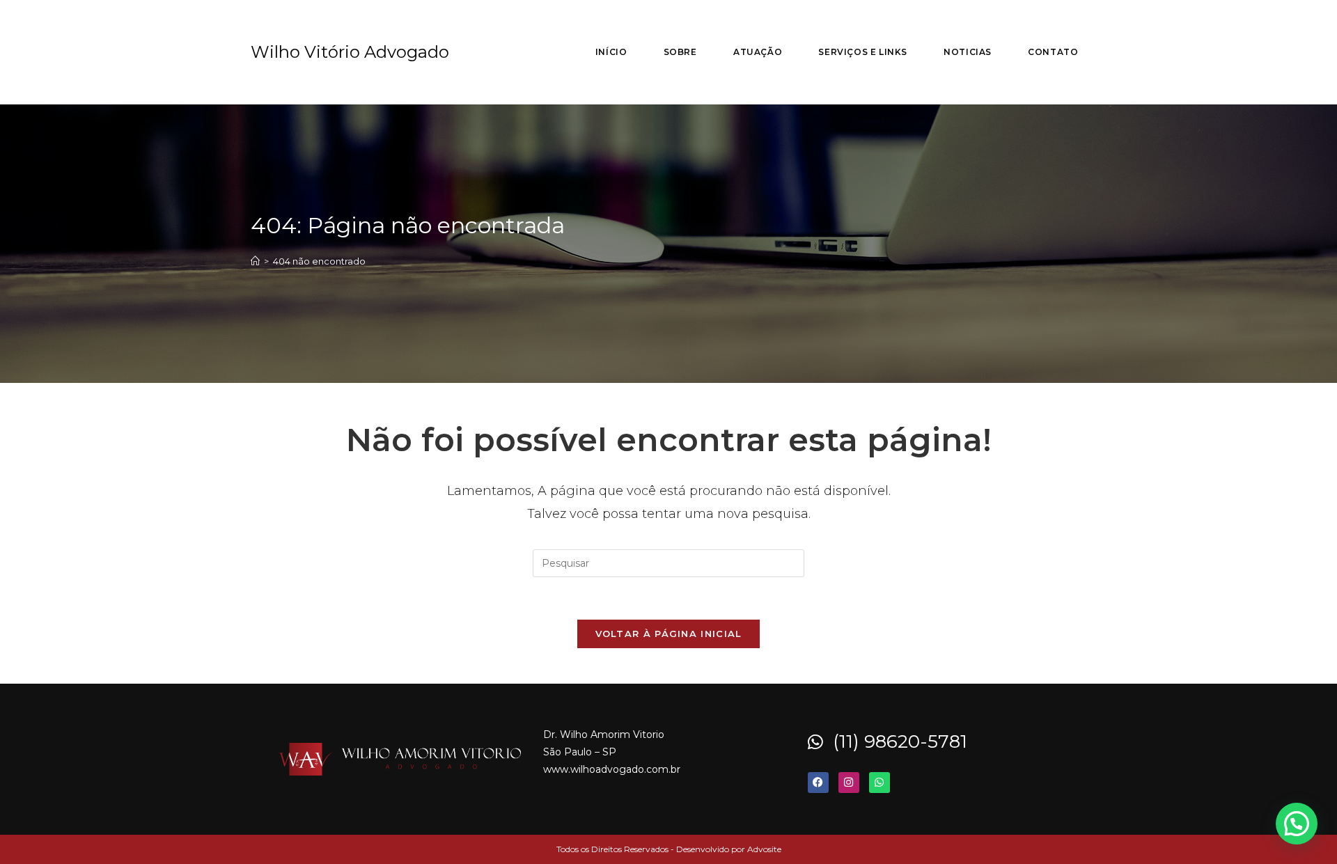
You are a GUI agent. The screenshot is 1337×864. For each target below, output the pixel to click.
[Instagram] (848, 782)
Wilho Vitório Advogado (350, 52)
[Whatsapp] (879, 782)
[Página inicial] (255, 261)
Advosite (764, 849)
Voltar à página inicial (668, 633)
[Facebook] (818, 782)
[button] (1297, 824)
